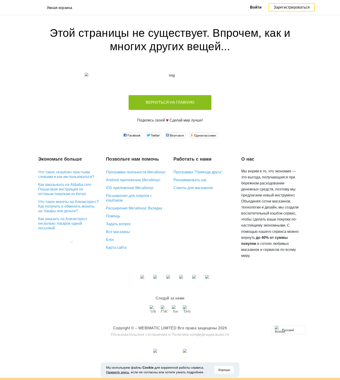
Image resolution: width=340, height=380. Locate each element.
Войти (256, 7)
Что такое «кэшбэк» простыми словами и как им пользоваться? (66, 174)
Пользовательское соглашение (139, 334)
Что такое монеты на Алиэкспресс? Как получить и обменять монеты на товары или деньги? (68, 206)
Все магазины (118, 232)
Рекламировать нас (190, 180)
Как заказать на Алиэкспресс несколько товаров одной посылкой (62, 223)
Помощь (113, 216)
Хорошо (224, 370)
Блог (110, 240)
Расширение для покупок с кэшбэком (129, 198)
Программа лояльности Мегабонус (136, 172)
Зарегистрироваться (292, 7)
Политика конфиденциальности (200, 334)
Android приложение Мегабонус (133, 180)
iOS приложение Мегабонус (130, 188)
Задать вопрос (118, 224)
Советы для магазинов (193, 188)
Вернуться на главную (170, 102)
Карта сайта (116, 247)
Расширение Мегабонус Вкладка (134, 208)
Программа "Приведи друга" (198, 172)
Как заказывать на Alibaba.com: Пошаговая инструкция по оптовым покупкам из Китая (65, 189)
